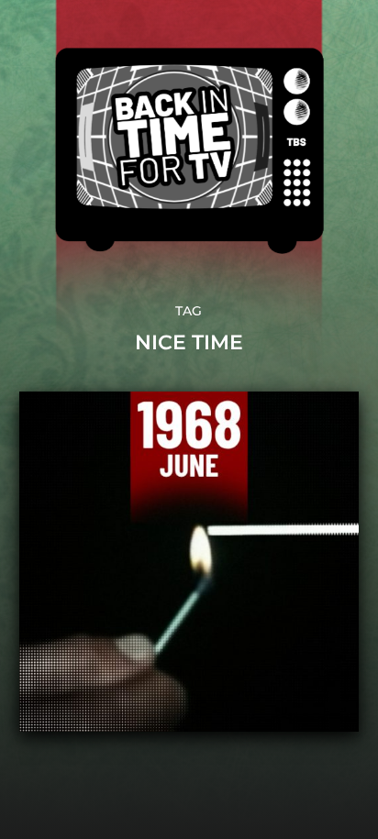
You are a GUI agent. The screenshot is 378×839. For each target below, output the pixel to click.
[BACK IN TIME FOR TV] (189, 151)
